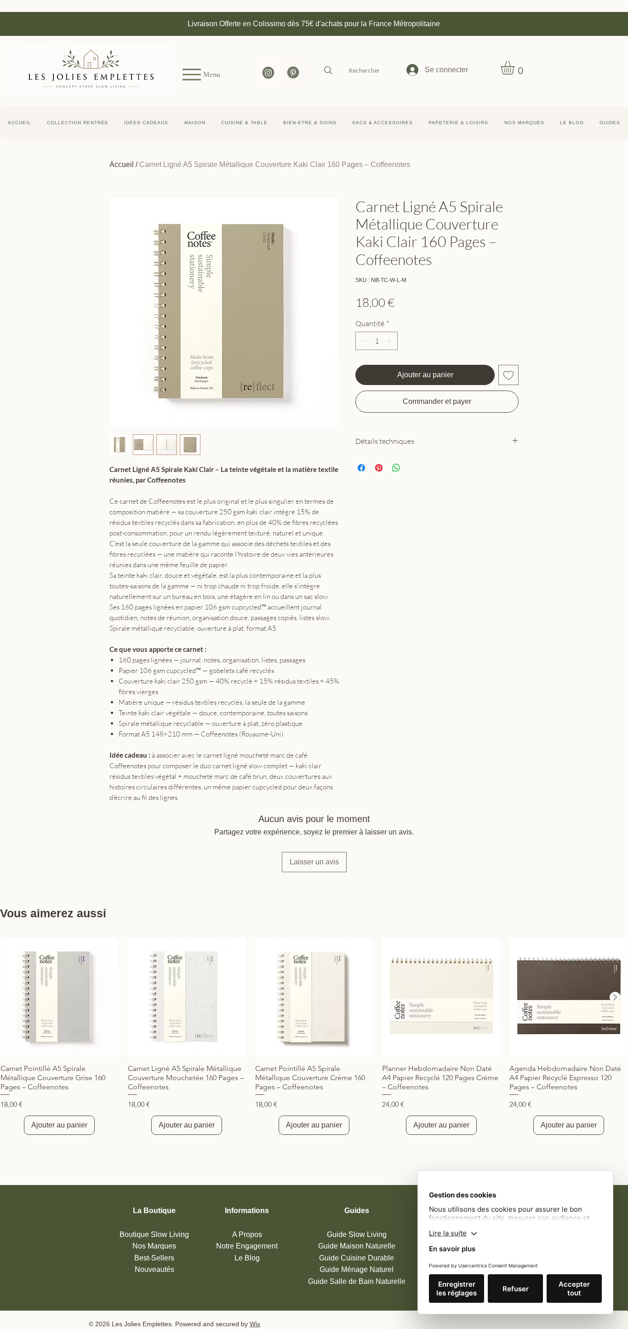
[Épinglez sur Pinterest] (378, 467)
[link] (516, 68)
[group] (314, 1036)
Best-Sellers (154, 1258)
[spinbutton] (376, 341)
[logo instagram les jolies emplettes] (268, 73)
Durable (356, 1258)
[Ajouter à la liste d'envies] (508, 375)
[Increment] (389, 341)
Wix (255, 1324)
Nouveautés (154, 1269)
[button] (610, 123)
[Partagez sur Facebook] (361, 467)
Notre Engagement (247, 1246)
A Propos (247, 1234)
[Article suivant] (615, 997)
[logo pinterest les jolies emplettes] (293, 73)
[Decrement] (363, 341)
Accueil (121, 164)
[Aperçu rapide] (59, 997)
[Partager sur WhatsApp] (396, 467)
